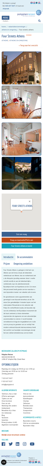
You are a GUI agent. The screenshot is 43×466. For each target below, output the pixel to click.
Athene (5, 40)
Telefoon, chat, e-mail (9, 394)
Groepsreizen (27, 410)
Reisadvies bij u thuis (9, 410)
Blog (3, 415)
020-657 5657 (10, 6)
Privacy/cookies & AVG (9, 422)
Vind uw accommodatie (31, 423)
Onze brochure (7, 401)
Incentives (26, 413)
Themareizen (27, 408)
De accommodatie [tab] (25, 257)
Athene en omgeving (18, 40)
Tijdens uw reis (7, 398)
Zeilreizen (26, 403)
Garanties (5, 420)
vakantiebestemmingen (16, 26)
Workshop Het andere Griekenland (9, 407)
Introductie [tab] (8, 257)
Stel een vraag (21, 234)
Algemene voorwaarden (10, 425)
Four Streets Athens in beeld (21, 245)
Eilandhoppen (28, 398)
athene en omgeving (9, 30)
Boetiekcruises (28, 406)
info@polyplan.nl (8, 384)
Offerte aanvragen (8, 396)
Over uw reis (6, 403)
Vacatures (5, 418)
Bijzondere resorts (29, 421)
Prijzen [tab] (7, 263)
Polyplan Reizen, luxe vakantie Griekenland (15, 460)
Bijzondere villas (28, 426)
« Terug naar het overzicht (28, 45)
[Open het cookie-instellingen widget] (3, 462)
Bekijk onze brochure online (13, 435)
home (4, 26)
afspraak (6, 9)
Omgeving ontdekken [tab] (23, 263)
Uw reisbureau (6, 413)
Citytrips (26, 401)
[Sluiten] (29, 201)
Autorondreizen (28, 396)
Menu (5, 17)
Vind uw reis (27, 394)
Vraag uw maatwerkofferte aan (21, 240)
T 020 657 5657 (7, 378)
